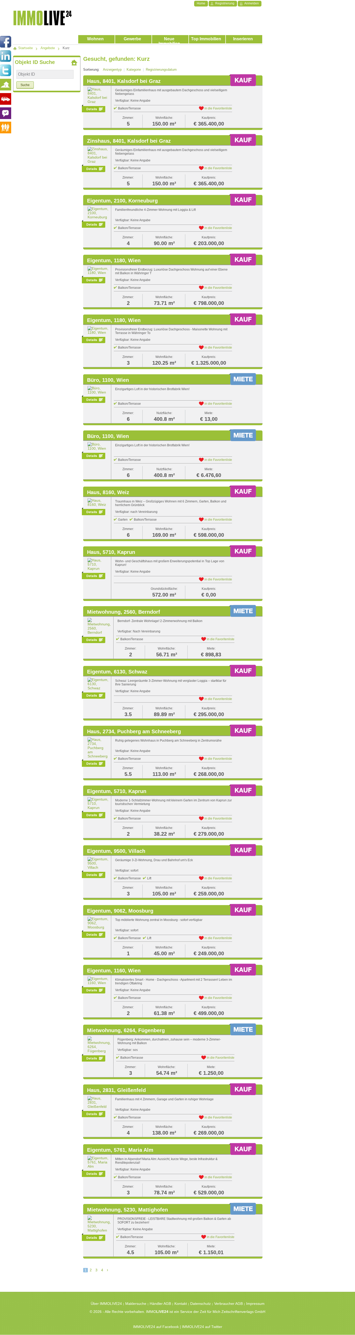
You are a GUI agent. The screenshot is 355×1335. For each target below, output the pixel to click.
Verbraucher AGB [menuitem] (228, 1303)
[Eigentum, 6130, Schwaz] (98, 684)
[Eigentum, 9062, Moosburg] (98, 923)
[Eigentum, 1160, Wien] (98, 980)
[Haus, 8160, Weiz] (98, 502)
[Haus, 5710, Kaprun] (98, 564)
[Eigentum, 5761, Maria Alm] (98, 1162)
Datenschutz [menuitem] (200, 1303)
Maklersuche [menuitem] (135, 1303)
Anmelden (251, 3)
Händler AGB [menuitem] (160, 1303)
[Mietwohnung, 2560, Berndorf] (99, 626)
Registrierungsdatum (161, 69)
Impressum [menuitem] (255, 1303)
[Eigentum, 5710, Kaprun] (98, 803)
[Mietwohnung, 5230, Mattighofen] (99, 1224)
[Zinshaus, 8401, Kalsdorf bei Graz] (98, 155)
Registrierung (224, 3)
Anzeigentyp (112, 69)
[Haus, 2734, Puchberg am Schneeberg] (98, 747)
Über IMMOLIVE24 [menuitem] (106, 1303)
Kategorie (134, 69)
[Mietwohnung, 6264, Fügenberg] (99, 1044)
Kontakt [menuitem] (180, 1303)
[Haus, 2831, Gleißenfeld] (98, 1102)
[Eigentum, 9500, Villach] (98, 863)
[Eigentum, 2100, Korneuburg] (98, 213)
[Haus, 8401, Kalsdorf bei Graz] (98, 95)
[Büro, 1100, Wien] (98, 390)
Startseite (25, 48)
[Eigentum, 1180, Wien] (98, 270)
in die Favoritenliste (218, 108)
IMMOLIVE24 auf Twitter (202, 1327)
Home (201, 3)
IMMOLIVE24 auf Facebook (156, 1327)
